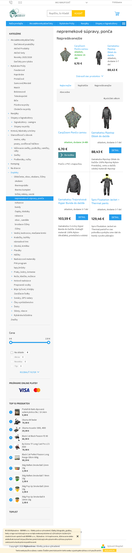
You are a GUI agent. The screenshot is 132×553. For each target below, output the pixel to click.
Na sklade (21, 352)
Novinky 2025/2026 (23, 57)
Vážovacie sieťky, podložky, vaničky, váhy (32, 150)
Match (17, 87)
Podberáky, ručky (22, 159)
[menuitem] (16, 23)
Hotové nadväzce (22, 280)
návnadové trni (21, 241)
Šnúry (16, 306)
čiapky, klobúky (22, 211)
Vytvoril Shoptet (115, 546)
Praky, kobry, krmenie (24, 272)
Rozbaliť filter (28, 372)
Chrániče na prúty (22, 109)
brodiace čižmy (22, 224)
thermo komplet (22, 189)
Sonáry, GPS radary (23, 298)
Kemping (15, 163)
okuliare (19, 181)
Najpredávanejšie (103, 85)
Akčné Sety (19, 53)
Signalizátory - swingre (25, 122)
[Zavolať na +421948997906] (14, 2)
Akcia (18, 357)
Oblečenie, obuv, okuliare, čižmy (30, 176)
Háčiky (17, 254)
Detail (115, 150)
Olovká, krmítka (21, 246)
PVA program (20, 263)
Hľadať (78, 13)
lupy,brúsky (19, 267)
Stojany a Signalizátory (22, 117)
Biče (16, 100)
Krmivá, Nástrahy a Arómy (23, 131)
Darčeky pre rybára (23, 61)
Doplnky (15, 172)
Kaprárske (19, 74)
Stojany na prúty (22, 126)
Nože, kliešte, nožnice (24, 276)
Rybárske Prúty (18, 66)
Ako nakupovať (62, 2)
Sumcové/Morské (22, 83)
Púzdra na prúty (21, 105)
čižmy (17, 228)
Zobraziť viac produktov (88, 76)
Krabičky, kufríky (22, 237)
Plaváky (17, 250)
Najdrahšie (83, 85)
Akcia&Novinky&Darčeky (22, 40)
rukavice (19, 215)
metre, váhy (20, 139)
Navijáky (15, 113)
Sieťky (17, 155)
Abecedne (65, 92)
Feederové (19, 70)
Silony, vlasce (20, 311)
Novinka (20, 361)
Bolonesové (20, 91)
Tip (17, 366)
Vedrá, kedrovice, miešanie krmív (30, 233)
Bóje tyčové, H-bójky (24, 289)
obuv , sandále (22, 220)
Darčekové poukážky (24, 44)
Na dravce (15, 168)
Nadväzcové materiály (24, 259)
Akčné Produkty (21, 48)
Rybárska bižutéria (23, 315)
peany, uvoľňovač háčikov (26, 143)
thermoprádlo (21, 185)
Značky (14, 319)
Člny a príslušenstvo (23, 302)
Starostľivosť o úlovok (21, 135)
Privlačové (19, 79)
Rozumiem (110, 550)
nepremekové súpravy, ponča (29, 198)
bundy (18, 207)
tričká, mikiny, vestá (24, 194)
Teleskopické (20, 96)
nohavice (19, 202)
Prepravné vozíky (22, 285)
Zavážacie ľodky (22, 293)
